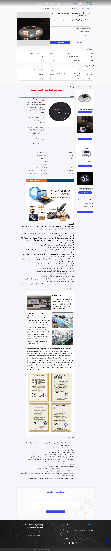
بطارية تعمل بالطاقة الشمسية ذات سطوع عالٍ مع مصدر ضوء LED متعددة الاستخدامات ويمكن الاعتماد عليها (85, 136)
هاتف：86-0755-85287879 (86, 528)
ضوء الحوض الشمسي (80, 8)
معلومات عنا (67, 3)
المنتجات (87, 8)
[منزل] (89, 3)
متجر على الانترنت (50, 3)
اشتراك (38, 535)
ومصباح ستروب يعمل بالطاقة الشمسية (36, 478)
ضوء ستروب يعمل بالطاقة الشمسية (61, 478)
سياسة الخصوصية (77, 549)
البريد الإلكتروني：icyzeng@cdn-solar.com (83, 530)
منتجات (74, 3)
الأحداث (59, 3)
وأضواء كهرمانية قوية (49, 478)
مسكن (80, 3)
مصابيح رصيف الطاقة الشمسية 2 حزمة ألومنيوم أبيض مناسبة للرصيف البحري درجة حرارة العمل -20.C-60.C (85, 163)
